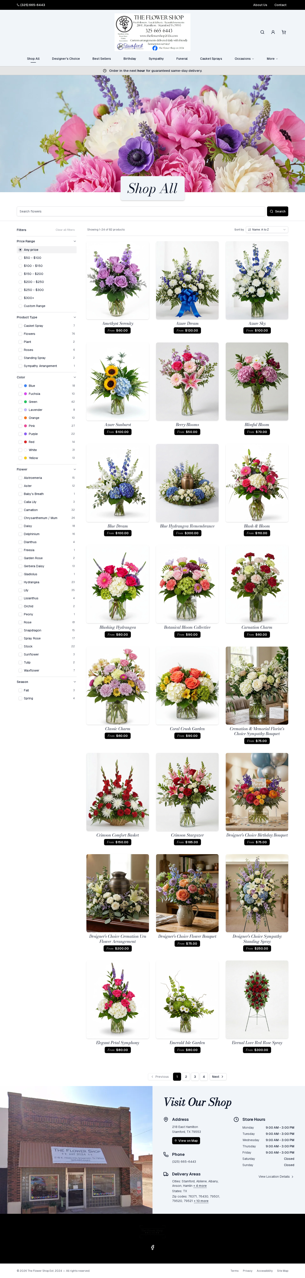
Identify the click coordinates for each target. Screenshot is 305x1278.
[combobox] (267, 229)
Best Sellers (101, 59)
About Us (260, 5)
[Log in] (273, 32)
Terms (234, 1271)
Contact (280, 5)
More (271, 59)
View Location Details (274, 1177)
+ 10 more (201, 1201)
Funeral (182, 59)
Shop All (33, 59)
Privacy (247, 1271)
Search (280, 211)
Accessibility (265, 1271)
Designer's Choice (66, 59)
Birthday (129, 59)
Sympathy (156, 59)
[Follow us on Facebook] (152, 1247)
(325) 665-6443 (32, 5)
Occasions (243, 59)
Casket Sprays (211, 59)
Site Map (282, 1271)
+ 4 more (200, 1186)
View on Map (188, 1141)
